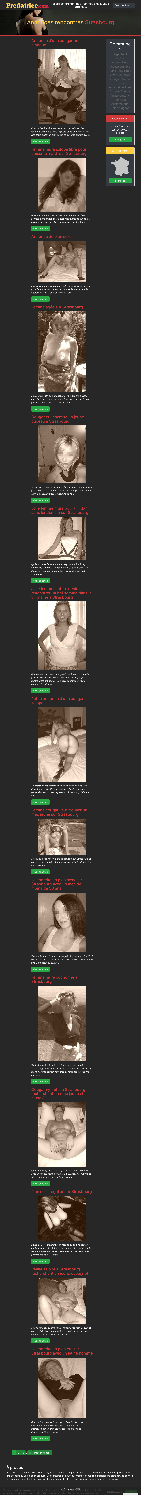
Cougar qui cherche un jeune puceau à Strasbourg (57, 419)
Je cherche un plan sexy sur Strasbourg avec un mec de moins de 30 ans (56, 884)
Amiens (125, 66)
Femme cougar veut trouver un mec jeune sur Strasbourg (59, 812)
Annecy (126, 91)
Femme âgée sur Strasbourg (57, 307)
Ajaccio (115, 66)
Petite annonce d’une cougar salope (57, 700)
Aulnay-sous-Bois (120, 70)
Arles (128, 87)
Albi (116, 99)
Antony (125, 95)
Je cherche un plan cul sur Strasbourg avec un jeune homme (62, 1351)
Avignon (124, 108)
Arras (126, 75)
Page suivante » (42, 1452)
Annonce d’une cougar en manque (54, 42)
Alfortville (116, 75)
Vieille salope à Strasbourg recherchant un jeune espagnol (59, 1271)
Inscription (120, 139)
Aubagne (115, 79)
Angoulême (116, 87)
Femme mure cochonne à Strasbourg (54, 979)
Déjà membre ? (123, 5)
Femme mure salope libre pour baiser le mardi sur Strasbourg (59, 151)
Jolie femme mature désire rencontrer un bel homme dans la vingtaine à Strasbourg (61, 593)
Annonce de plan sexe (51, 236)
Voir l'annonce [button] (40, 141)
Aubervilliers (120, 62)
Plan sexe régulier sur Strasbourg (61, 1191)
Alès (123, 99)
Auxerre (115, 91)
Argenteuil (120, 54)
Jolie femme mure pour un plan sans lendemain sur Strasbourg (59, 510)
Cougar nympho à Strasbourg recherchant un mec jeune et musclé (58, 1093)
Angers (115, 95)
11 (30, 1452)
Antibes (120, 58)
